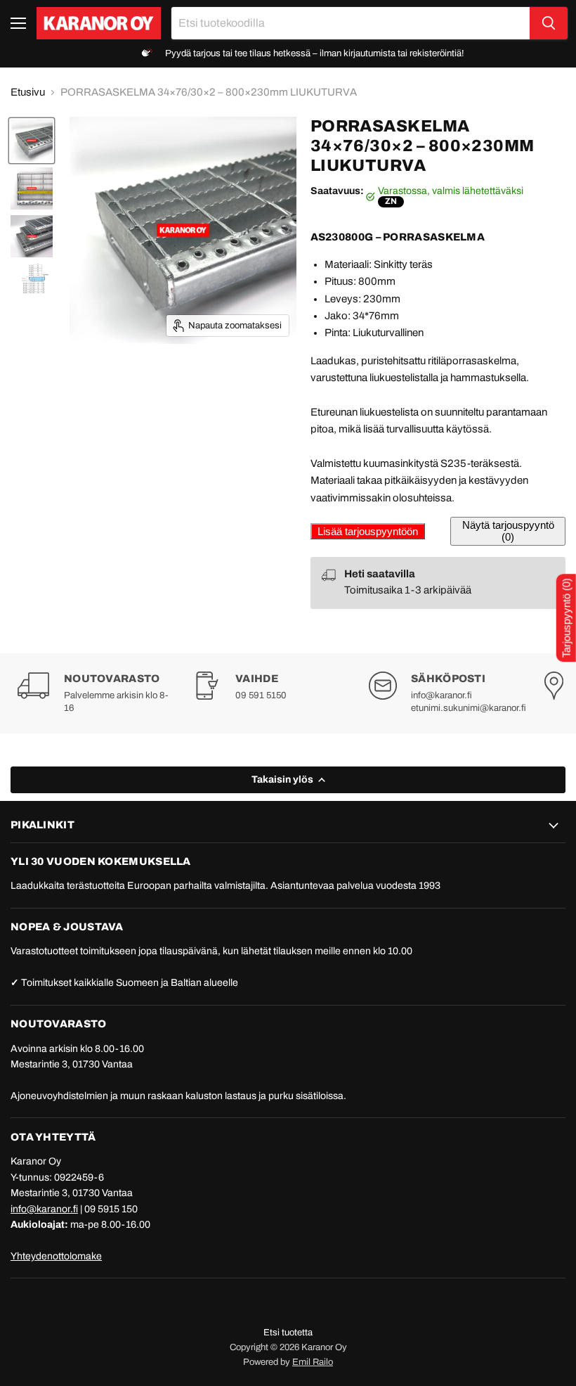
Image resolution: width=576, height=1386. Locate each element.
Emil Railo (312, 1362)
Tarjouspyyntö (566, 618)
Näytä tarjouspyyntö (508, 531)
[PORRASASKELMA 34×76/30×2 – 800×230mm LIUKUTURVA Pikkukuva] (31, 279)
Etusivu (28, 92)
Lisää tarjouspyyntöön (368, 531)
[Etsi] (549, 23)
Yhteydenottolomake (56, 1256)
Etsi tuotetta (288, 1332)
